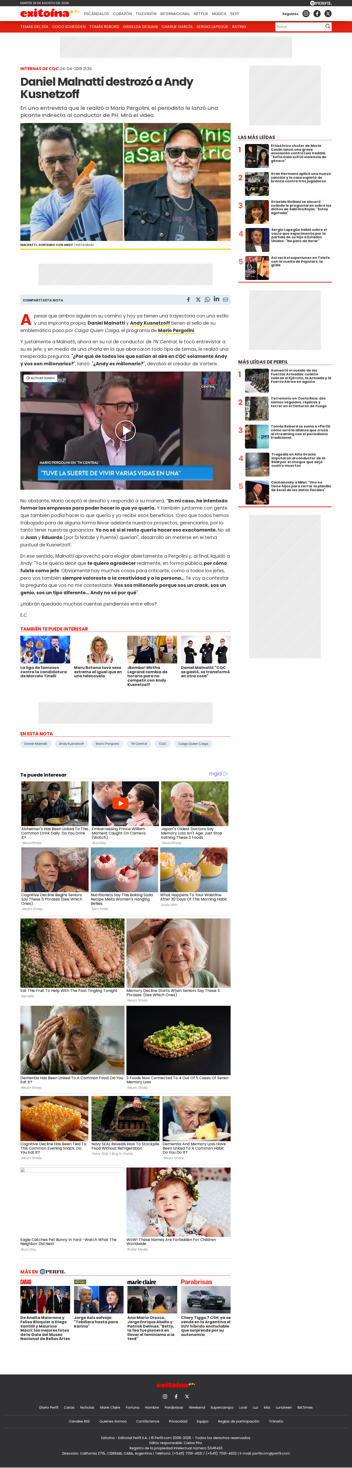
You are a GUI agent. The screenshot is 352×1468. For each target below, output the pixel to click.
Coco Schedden (68, 26)
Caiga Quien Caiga (193, 744)
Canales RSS (79, 1421)
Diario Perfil (48, 1407)
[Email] (225, 300)
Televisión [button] (146, 14)
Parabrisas (174, 1407)
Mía (267, 1407)
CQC (162, 744)
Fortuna (132, 1407)
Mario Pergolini (107, 744)
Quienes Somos (113, 1421)
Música (219, 14)
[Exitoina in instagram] (306, 13)
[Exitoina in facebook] (317, 13)
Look (243, 1407)
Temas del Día (34, 26)
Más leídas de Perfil (263, 362)
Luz (255, 1407)
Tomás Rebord (104, 26)
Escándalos (96, 14)
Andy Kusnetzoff (71, 744)
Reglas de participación (238, 1421)
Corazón (122, 14)
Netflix (201, 14)
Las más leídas (256, 137)
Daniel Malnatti (35, 744)
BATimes (305, 1407)
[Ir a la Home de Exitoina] (50, 14)
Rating (239, 26)
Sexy (234, 14)
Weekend (197, 1407)
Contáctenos (147, 1421)
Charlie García (177, 26)
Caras (69, 1407)
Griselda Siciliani (140, 26)
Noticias (87, 1407)
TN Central (139, 744)
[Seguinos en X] (328, 13)
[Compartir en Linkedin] (216, 299)
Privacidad (178, 1421)
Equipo (203, 1421)
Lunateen (284, 1407)
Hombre (152, 1407)
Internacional (175, 14)
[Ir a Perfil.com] (321, 4)
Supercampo (222, 1407)
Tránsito (276, 1421)
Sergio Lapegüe (212, 26)
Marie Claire (110, 1407)
